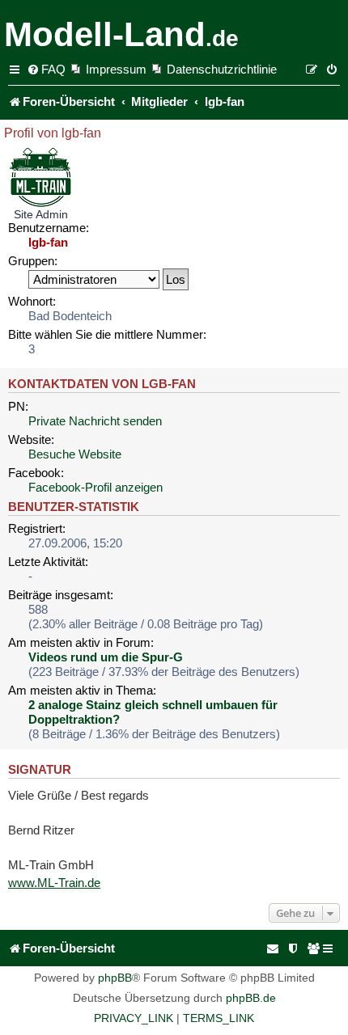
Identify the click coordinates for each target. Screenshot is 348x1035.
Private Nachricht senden (95, 421)
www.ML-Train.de (54, 882)
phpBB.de (251, 997)
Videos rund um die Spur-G (105, 657)
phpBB (115, 977)
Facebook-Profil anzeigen (95, 487)
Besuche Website (74, 454)
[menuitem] (46, 69)
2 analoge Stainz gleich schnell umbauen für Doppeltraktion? (153, 712)
